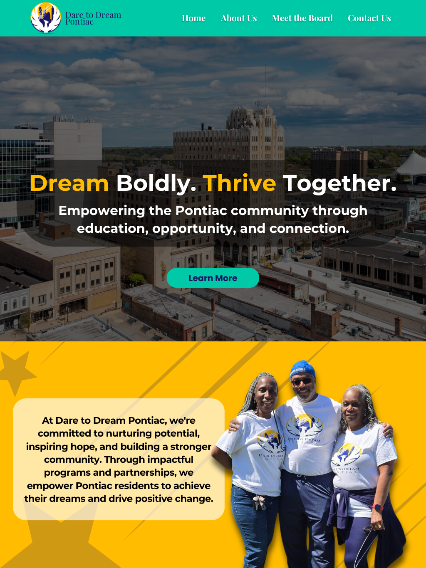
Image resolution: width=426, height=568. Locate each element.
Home (194, 18)
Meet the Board (302, 18)
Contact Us (369, 18)
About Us (239, 18)
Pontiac (79, 21)
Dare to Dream (93, 14)
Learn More (212, 278)
